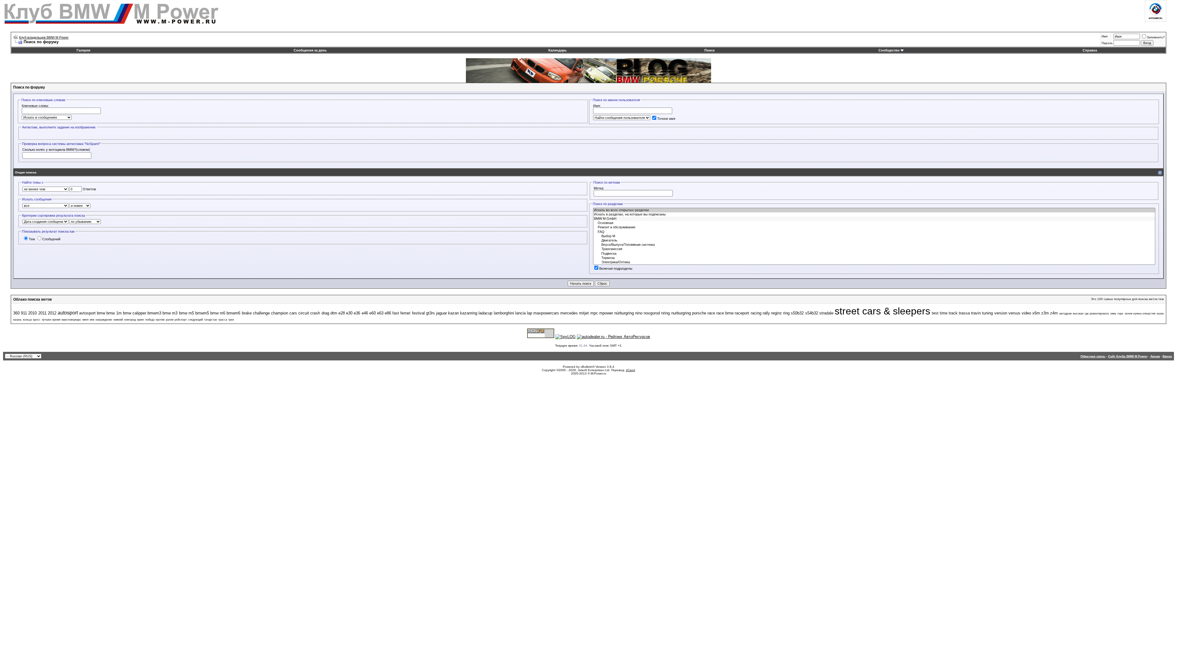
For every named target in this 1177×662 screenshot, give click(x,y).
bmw (101, 313)
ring (786, 313)
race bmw (724, 313)
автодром (1065, 313)
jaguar (441, 313)
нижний (118, 319)
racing (756, 313)
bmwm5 (202, 313)
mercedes (569, 313)
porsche (699, 313)
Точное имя (666, 118)
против (160, 319)
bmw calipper (134, 313)
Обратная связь (1092, 356)
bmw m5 (186, 313)
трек (231, 319)
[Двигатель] (874, 240)
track (953, 313)
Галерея (83, 50)
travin (976, 313)
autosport (68, 312)
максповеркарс (71, 319)
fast (395, 313)
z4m (1054, 313)
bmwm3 (154, 313)
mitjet (584, 313)
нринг (140, 319)
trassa (964, 313)
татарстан (210, 319)
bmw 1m (113, 313)
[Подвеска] (874, 254)
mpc (594, 313)
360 (16, 313)
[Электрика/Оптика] (874, 262)
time (943, 313)
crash (315, 313)
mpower (606, 313)
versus (1014, 313)
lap (529, 313)
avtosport (87, 313)
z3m (1045, 313)
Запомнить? (1156, 37)
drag (325, 313)
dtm (333, 313)
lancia (520, 313)
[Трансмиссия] (874, 249)
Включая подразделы (615, 268)
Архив (1155, 356)
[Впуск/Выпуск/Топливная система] (874, 245)
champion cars (284, 313)
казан (1160, 313)
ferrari (405, 313)
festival (418, 313)
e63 (380, 313)
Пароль (1107, 43)
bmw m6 (217, 313)
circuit (303, 313)
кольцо (27, 319)
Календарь (557, 50)
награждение (104, 319)
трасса (222, 319)
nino (638, 313)
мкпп (85, 319)
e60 (372, 313)
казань (17, 319)
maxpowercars (546, 313)
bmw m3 (169, 313)
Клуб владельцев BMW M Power (44, 37)
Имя (1104, 36)
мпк (92, 319)
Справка (1090, 50)
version (1000, 313)
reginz (776, 313)
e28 (341, 313)
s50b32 (797, 313)
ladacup (485, 313)
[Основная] (874, 223)
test (935, 313)
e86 (388, 313)
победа (149, 319)
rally (766, 313)
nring (665, 313)
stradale (826, 313)
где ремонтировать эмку (1100, 313)
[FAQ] (874, 232)
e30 (349, 313)
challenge (261, 313)
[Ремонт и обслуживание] (874, 227)
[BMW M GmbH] (874, 219)
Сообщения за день (310, 50)
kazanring (468, 313)
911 (24, 313)
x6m (1036, 313)
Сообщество (889, 50)
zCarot (630, 370)
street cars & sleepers (883, 311)
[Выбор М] (874, 236)
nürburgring (624, 313)
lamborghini (504, 313)
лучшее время (51, 319)
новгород (130, 319)
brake (247, 313)
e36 (357, 313)
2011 (42, 313)
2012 (52, 313)
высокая (1078, 313)
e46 (365, 313)
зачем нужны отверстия (1140, 313)
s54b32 (811, 313)
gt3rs (430, 313)
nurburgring (681, 313)
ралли (169, 319)
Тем (32, 239)
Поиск (709, 50)
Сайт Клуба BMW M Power (1128, 356)
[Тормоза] (874, 258)
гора (1120, 313)
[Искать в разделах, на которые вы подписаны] (874, 214)
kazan (453, 313)
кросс (36, 319)
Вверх (1167, 356)
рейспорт (181, 319)
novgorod (652, 313)
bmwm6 (233, 313)
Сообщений (51, 239)
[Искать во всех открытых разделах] (874, 210)
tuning (987, 313)
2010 (32, 313)
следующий (195, 319)
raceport (742, 313)
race (711, 313)
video (1026, 313)
